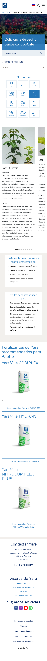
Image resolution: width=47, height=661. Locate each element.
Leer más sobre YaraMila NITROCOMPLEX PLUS (23, 525)
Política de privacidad (23, 621)
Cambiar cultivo (12, 62)
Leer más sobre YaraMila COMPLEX (23, 408)
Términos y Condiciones (23, 588)
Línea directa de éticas (24, 631)
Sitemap (23, 626)
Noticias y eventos (23, 595)
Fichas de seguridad (23, 637)
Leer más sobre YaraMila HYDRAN (23, 462)
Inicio (4, 12)
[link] (11, 84)
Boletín (23, 592)
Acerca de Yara (23, 584)
